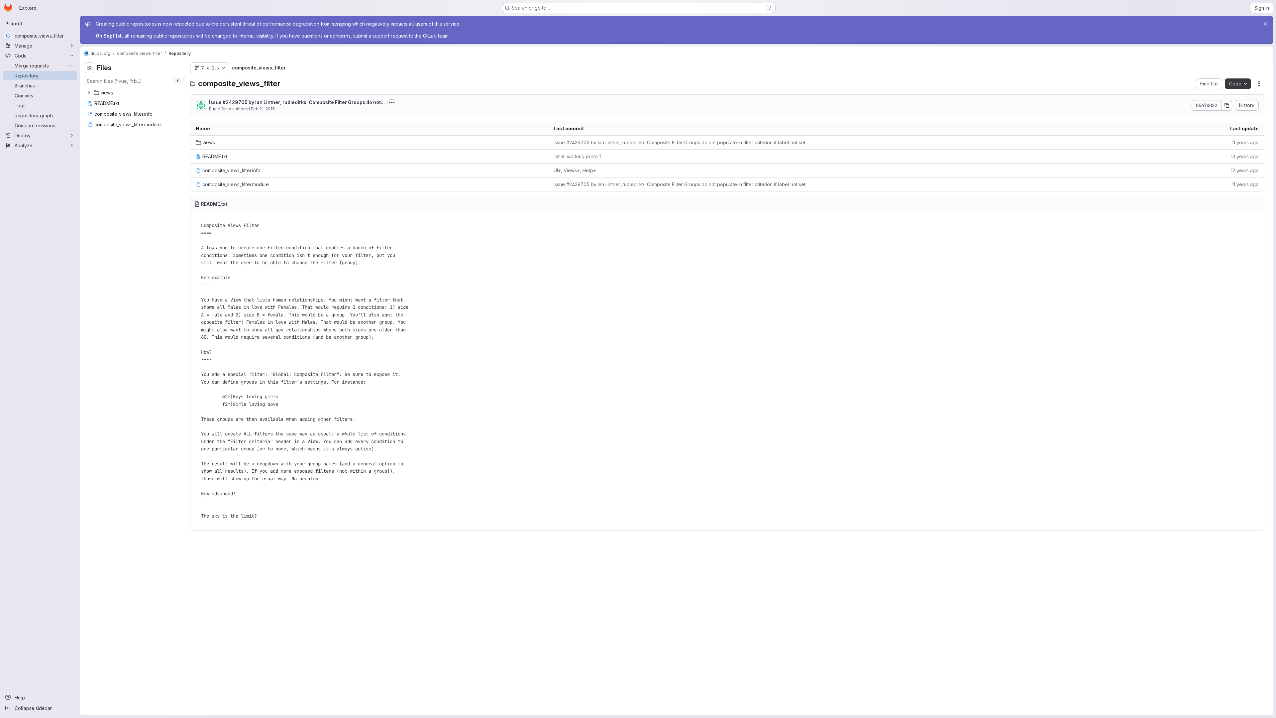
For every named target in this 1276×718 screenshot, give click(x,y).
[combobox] (133, 81)
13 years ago (1245, 156)
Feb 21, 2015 (263, 108)
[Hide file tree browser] (89, 67)
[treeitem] (134, 92)
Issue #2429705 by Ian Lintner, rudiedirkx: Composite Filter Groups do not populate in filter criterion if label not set (679, 142)
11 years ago (1245, 142)
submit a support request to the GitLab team (401, 36)
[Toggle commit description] (391, 102)
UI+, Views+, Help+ (575, 170)
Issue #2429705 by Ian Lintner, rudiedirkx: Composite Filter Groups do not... (297, 102)
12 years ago (1245, 170)
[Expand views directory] (89, 93)
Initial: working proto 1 (577, 156)
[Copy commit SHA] (1227, 105)
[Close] (1265, 24)
